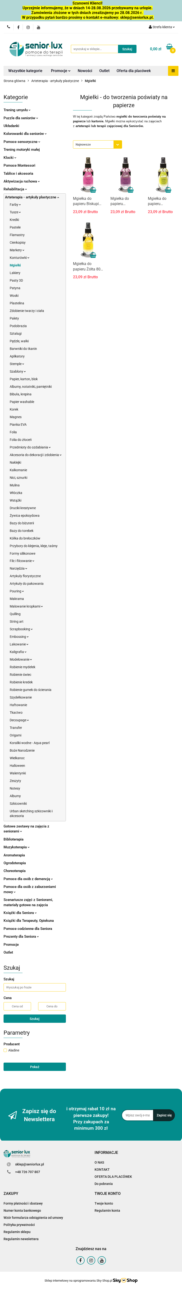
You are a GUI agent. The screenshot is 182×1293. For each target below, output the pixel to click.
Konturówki (18, 258)
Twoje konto (104, 1203)
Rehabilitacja (14, 189)
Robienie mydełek (22, 667)
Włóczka (16, 493)
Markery (16, 250)
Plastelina (17, 303)
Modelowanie (20, 659)
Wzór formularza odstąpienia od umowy (33, 1218)
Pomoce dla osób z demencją (27, 879)
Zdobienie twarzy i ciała (27, 311)
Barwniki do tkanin (23, 349)
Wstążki (15, 500)
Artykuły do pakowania (27, 583)
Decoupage (18, 720)
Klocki (9, 157)
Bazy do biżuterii (22, 523)
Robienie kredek (21, 682)
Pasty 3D (16, 280)
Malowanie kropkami (25, 606)
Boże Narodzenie (22, 750)
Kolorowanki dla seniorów (24, 134)
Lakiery (15, 273)
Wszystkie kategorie (25, 71)
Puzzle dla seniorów (20, 118)
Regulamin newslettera (21, 1239)
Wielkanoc (17, 758)
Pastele (15, 227)
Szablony (17, 371)
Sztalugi (16, 333)
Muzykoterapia (16, 847)
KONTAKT (102, 1169)
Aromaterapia (14, 855)
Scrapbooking (20, 629)
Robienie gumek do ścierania (30, 690)
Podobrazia (18, 326)
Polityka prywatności (19, 1225)
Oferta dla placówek (134, 71)
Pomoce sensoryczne (21, 142)
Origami (15, 735)
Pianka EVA (18, 424)
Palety (14, 318)
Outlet (104, 71)
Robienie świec (20, 674)
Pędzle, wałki (19, 341)
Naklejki (15, 462)
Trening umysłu (16, 110)
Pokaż (34, 1067)
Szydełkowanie (21, 697)
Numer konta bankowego (22, 1210)
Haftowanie (18, 705)
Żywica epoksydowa (25, 515)
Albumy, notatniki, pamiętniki (31, 386)
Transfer (16, 728)
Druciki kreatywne (23, 508)
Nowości (85, 71)
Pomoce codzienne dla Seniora (28, 929)
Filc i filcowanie (21, 561)
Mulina (15, 485)
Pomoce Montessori (19, 165)
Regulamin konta (107, 1210)
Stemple (16, 364)
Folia (13, 432)
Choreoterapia (15, 871)
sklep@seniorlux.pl (29, 1164)
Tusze (14, 212)
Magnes (16, 417)
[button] (106, 1153)
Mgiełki (15, 265)
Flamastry (17, 235)
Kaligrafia (17, 652)
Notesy (15, 788)
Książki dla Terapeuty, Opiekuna (29, 920)
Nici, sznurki (18, 478)
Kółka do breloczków (25, 538)
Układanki (11, 126)
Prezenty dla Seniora (20, 936)
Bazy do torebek (21, 531)
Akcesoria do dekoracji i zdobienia (35, 455)
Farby (14, 204)
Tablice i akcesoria (18, 173)
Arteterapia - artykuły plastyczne (31, 197)
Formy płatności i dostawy (23, 1203)
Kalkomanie (18, 470)
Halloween (17, 766)
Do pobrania (104, 1184)
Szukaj (35, 1019)
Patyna (15, 288)
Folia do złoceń (21, 440)
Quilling (15, 614)
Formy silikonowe (22, 553)
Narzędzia (17, 568)
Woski (14, 295)
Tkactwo (16, 712)
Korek (14, 409)
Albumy (15, 796)
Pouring (16, 591)
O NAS (99, 1162)
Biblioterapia (13, 839)
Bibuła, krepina (21, 394)
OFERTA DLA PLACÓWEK (113, 1177)
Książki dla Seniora (19, 913)
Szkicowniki (18, 803)
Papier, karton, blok (24, 379)
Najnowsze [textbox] (83, 144)
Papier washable (22, 402)
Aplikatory (17, 356)
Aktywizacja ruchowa (21, 181)
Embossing (18, 637)
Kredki (14, 220)
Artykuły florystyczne (25, 576)
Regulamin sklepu (17, 1232)
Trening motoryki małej (22, 149)
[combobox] (97, 144)
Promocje (59, 71)
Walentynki (18, 773)
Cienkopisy (18, 242)
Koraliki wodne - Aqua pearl (30, 743)
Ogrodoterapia (15, 863)
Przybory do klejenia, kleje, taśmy (34, 546)
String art (16, 621)
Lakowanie (18, 644)
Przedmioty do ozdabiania (29, 447)
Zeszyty (15, 781)
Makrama (17, 599)
